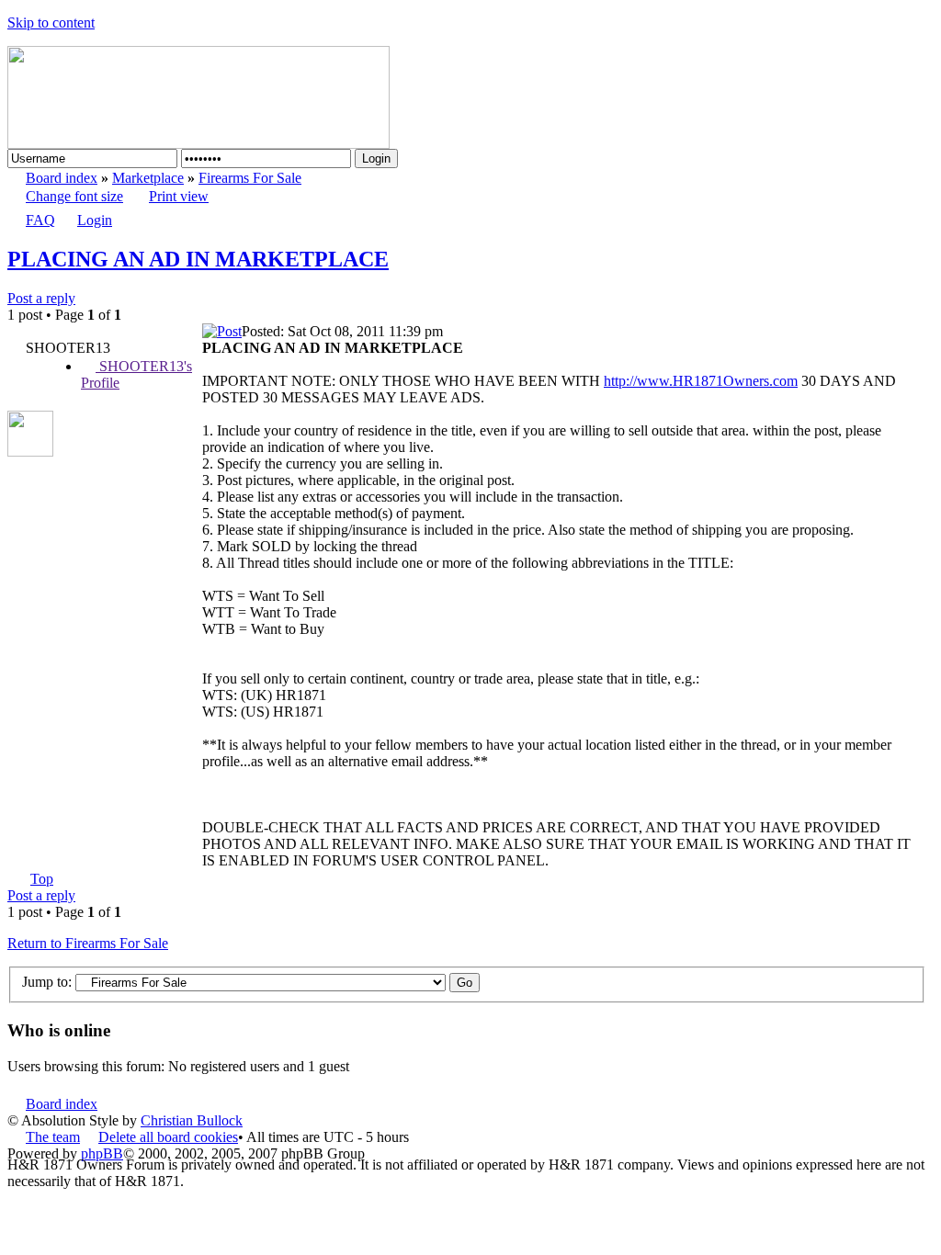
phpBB (102, 1153)
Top (41, 879)
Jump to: (47, 981)
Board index (61, 178)
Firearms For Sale (249, 178)
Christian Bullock (192, 1120)
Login (94, 220)
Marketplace (148, 178)
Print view (179, 196)
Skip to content (51, 22)
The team (53, 1137)
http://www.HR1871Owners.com (701, 381)
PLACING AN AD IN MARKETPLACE (198, 259)
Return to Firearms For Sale (87, 943)
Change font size (74, 196)
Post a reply (41, 298)
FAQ (40, 220)
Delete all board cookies (168, 1137)
